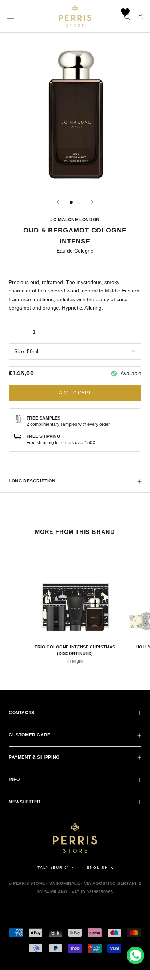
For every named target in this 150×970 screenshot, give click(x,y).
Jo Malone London (75, 219)
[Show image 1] (71, 202)
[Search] (127, 16)
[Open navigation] (10, 16)
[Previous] (57, 202)
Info (14, 779)
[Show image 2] (78, 202)
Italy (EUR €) (52, 867)
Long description (32, 481)
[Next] (92, 202)
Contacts (22, 712)
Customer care (30, 735)
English (97, 867)
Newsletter (25, 801)
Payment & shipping (34, 757)
